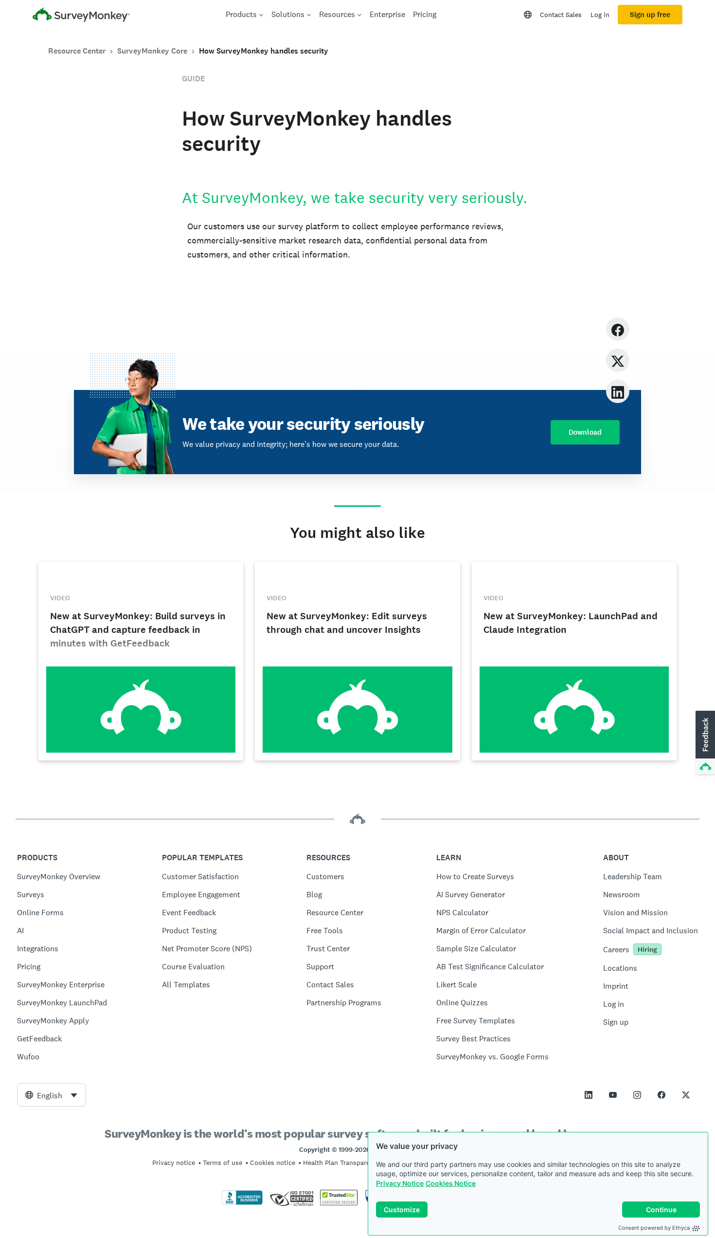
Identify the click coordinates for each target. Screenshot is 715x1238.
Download (585, 432)
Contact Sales (561, 14)
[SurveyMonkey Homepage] (81, 16)
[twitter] (617, 360)
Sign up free (650, 14)
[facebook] (617, 328)
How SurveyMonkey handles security (263, 51)
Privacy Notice (400, 1183)
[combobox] (51, 1095)
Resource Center (77, 51)
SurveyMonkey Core (152, 51)
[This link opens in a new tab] (588, 1095)
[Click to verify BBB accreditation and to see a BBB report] (242, 1203)
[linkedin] (617, 391)
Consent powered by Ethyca (654, 1227)
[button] (704, 742)
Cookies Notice (451, 1183)
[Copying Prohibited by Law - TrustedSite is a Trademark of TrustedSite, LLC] (339, 1203)
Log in (599, 14)
